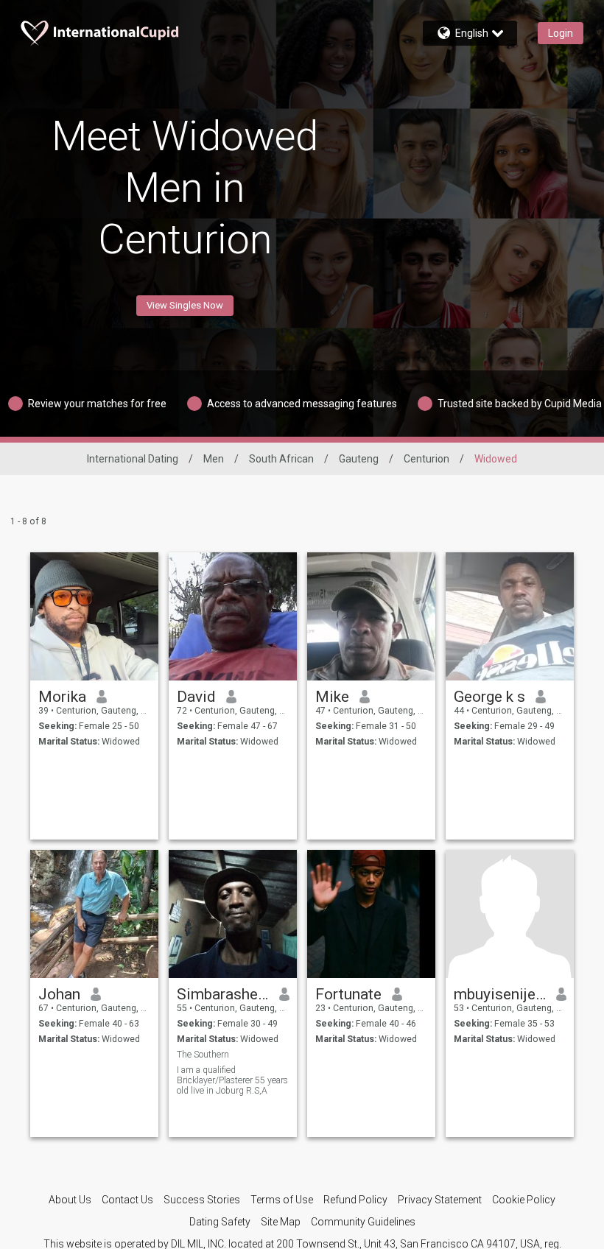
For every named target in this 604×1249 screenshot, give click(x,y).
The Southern (203, 1054)
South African (281, 459)
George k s (489, 697)
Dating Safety (219, 1222)
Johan (59, 994)
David (196, 697)
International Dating (132, 459)
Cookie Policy (523, 1200)
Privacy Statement (440, 1200)
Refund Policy (355, 1200)
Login (560, 33)
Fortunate (348, 994)
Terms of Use (281, 1200)
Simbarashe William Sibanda (223, 994)
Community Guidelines (363, 1222)
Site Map (281, 1222)
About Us (70, 1200)
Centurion (426, 459)
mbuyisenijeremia (500, 994)
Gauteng (359, 459)
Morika (62, 697)
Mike (332, 697)
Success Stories (202, 1200)
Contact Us (127, 1200)
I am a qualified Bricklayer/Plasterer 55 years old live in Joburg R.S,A (232, 1080)
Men (213, 459)
